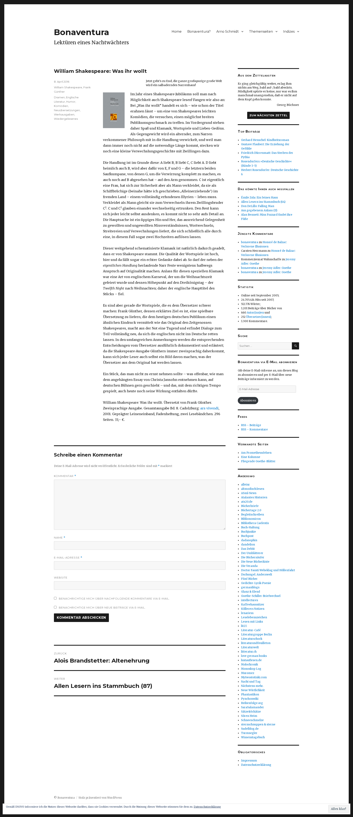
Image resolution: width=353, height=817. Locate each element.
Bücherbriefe (250, 506)
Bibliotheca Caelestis (255, 523)
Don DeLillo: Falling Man (257, 206)
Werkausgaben (64, 114)
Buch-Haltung (250, 527)
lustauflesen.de (251, 660)
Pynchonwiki (249, 699)
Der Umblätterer (252, 553)
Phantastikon (250, 694)
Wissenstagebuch (253, 737)
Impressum (249, 760)
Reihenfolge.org (252, 703)
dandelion (248, 544)
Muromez (247, 673)
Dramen (59, 97)
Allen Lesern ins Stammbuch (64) (263, 202)
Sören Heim (249, 716)
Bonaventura (81, 32)
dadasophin (249, 540)
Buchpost (247, 536)
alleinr (245, 484)
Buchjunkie (248, 531)
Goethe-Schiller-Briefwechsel (260, 596)
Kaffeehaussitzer (252, 604)
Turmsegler (249, 733)
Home (177, 31)
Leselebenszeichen (254, 617)
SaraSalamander (252, 707)
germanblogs (250, 587)
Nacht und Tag (251, 681)
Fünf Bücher (249, 579)
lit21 (244, 626)
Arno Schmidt (227, 31)
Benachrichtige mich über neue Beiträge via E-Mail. (102, 607)
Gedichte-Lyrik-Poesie (256, 583)
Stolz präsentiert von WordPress (100, 797)
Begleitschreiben (252, 514)
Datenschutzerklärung (256, 765)
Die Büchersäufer (252, 557)
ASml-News (248, 493)
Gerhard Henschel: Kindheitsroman (265, 140)
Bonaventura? (199, 31)
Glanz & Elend (250, 591)
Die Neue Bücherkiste (255, 561)
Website (60, 577)
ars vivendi (209, 408)
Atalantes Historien (254, 497)
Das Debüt (248, 549)
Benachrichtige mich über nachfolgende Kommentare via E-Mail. (114, 598)
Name (59, 537)
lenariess (247, 613)
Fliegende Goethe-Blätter (258, 461)
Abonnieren (248, 400)
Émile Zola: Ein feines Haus (259, 197)
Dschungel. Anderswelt (256, 574)
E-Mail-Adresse (68, 557)
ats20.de (246, 501)
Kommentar (65, 476)
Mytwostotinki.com (254, 677)
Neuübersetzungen (67, 110)
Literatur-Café (251, 630)
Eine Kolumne (250, 457)
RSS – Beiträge (251, 425)
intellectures (249, 600)
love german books (254, 656)
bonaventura (249, 242)
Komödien (61, 106)
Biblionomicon (251, 519)
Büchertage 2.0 (251, 510)
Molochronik (249, 664)
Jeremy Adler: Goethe (277, 268)
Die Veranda (249, 566)
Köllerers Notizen (252, 609)
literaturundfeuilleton (255, 643)
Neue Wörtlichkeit (253, 690)
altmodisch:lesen (252, 489)
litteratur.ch (249, 651)
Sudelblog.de (250, 729)
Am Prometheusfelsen (256, 453)
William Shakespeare (68, 87)
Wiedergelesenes (66, 118)
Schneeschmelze (252, 720)
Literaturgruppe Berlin (256, 634)
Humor (70, 101)
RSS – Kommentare (254, 429)
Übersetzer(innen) (258, 317)
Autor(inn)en (255, 312)
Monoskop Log (251, 669)
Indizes (289, 31)
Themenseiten (261, 31)
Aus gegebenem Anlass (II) (259, 210)
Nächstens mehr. (252, 686)
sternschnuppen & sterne (258, 724)
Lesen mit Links (252, 621)
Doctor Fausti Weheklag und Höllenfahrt (268, 570)
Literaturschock (251, 639)
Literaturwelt (250, 647)
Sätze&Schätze (251, 711)
